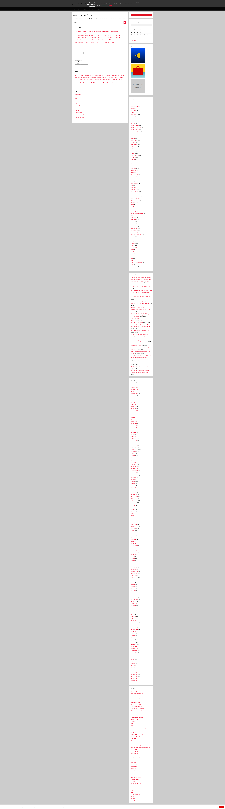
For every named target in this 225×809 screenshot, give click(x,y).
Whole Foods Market (111, 83)
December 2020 (134, 389)
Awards (132, 112)
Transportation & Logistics (136, 262)
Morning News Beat (135, 736)
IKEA (103, 77)
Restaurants (133, 219)
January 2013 (134, 569)
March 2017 (133, 462)
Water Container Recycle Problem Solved (140, 330)
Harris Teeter (99, 77)
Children (133, 123)
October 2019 (134, 412)
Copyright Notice (80, 105)
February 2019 (134, 421)
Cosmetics (133, 134)
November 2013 (134, 547)
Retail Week (133, 760)
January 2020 (134, 408)
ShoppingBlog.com (135, 779)
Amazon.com (134, 691)
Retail (110, 80)
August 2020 (133, 395)
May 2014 (133, 535)
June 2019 (133, 417)
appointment (90, 75)
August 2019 (133, 415)
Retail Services (134, 228)
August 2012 (133, 580)
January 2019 (134, 423)
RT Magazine (134, 772)
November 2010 (134, 624)
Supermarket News (135, 787)
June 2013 (133, 558)
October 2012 (134, 575)
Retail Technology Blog (136, 757)
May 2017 (133, 457)
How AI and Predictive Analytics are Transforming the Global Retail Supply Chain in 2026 (141, 309)
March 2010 (133, 642)
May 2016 (133, 483)
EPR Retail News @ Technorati (137, 712)
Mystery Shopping (135, 198)
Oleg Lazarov (134, 740)
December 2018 (134, 425)
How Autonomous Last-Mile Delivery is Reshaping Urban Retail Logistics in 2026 (94, 42)
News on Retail (134, 738)
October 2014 (134, 524)
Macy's (112, 77)
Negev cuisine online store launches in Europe (141, 362)
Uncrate (132, 796)
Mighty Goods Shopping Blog (137, 734)
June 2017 (133, 455)
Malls (132, 185)
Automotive (133, 110)
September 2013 (134, 552)
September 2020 (134, 393)
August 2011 (133, 605)
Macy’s (132, 730)
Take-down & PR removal (82, 115)
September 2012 (134, 577)
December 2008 (134, 674)
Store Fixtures (134, 251)
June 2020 (133, 400)
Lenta (110, 77)
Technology (133, 256)
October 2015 (134, 498)
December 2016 (134, 468)
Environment (134, 146)
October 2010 (134, 627)
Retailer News (134, 764)
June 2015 (133, 507)
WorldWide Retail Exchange (137, 800)
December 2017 (134, 442)
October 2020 (134, 391)
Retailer (114, 79)
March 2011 (133, 616)
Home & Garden (134, 170)
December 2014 (134, 520)
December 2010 (134, 622)
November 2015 (134, 496)
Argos (95, 75)
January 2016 (134, 492)
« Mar (132, 40)
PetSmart (101, 79)
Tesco (93, 82)
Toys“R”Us (97, 82)
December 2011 (134, 597)
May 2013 (133, 560)
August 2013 (133, 554)
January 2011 (133, 620)
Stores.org (133, 781)
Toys (132, 258)
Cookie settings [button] (215, 806)
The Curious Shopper (135, 794)
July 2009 (133, 659)
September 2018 (134, 430)
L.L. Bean (133, 725)
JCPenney (133, 721)
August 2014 (133, 528)
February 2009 (134, 670)
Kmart (132, 723)
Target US (133, 790)
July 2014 (133, 530)
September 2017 (134, 449)
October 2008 (134, 678)
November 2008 (134, 676)
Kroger (107, 77)
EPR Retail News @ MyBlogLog (138, 710)
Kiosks (132, 179)
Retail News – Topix (135, 751)
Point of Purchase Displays (137, 213)
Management (134, 187)
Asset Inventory (134, 106)
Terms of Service (80, 117)
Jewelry (132, 176)
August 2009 (133, 657)
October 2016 (134, 472)
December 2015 (134, 494)
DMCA (77, 110)
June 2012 (133, 584)
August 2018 (133, 432)
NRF (81, 79)
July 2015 (133, 505)
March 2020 (133, 404)
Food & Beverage (135, 155)
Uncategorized (134, 266)
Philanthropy (134, 211)
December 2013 (134, 545)
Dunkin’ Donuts (81, 77)
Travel (132, 264)
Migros (119, 77)
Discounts (76, 77)
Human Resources (135, 174)
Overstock (133, 206)
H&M (95, 77)
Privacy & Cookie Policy (107, 5)
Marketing (133, 189)
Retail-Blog (133, 762)
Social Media (78, 94)
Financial (133, 153)
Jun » (135, 40)
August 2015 (133, 502)
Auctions (133, 108)
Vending (133, 268)
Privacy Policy (79, 112)
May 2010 (133, 637)
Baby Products (134, 114)
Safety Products (134, 239)
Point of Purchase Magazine (137, 745)
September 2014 (134, 526)
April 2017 (133, 460)
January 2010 (134, 646)
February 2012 (134, 592)
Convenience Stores (135, 131)
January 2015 (134, 517)
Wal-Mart (133, 798)
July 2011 (133, 607)
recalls (105, 79)
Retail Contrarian (134, 749)
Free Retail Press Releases (137, 717)
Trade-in (132, 260)
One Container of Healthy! (137, 322)
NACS (122, 77)
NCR (75, 79)
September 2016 (134, 475)
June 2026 (133, 382)
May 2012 (133, 586)
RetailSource (134, 768)
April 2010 (133, 639)
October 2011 (134, 601)
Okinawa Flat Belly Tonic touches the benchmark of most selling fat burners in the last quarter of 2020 (141, 315)
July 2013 (133, 556)
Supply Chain (134, 253)
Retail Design (134, 226)
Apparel (86, 75)
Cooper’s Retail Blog (135, 697)
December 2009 (134, 648)
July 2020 (133, 397)
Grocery (132, 166)
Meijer (115, 77)
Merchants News (134, 732)
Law (132, 181)
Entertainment (134, 144)
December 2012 (134, 571)
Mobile (132, 193)
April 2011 (133, 614)
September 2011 (134, 603)
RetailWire (133, 770)
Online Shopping (94, 79)
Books (132, 119)
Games (132, 161)
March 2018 (133, 436)
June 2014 (133, 532)
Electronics (133, 142)
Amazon (81, 75)
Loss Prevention (134, 183)
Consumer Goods (115, 75)
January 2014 (134, 543)
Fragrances (133, 157)
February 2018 (134, 438)
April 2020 (133, 402)
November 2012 (134, 573)
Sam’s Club (133, 775)
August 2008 (133, 682)
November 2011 (134, 599)
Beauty (97, 75)
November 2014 (134, 522)
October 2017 (134, 447)
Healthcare (133, 168)
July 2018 (133, 434)
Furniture (133, 159)
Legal (76, 103)
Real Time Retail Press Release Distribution (140, 747)
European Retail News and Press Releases (140, 715)
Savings (132, 241)
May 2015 (133, 509)
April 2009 (133, 665)
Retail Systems (134, 755)
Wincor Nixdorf (122, 82)
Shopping (77, 82)
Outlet (132, 204)
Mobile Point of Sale (135, 196)
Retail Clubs (133, 224)
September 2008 (134, 680)
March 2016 (133, 487)
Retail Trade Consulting (136, 234)
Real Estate (133, 217)
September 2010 (134, 629)
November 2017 (134, 445)
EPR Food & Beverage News (137, 706)
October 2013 (134, 550)
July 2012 (133, 582)
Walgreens (101, 82)
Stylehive (133, 785)
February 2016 (134, 490)
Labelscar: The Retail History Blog (138, 727)
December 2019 (134, 410)
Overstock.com (134, 743)
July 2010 (133, 633)
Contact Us (77, 101)
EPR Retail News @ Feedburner (138, 708)
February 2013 (134, 567)
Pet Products (134, 208)
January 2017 (134, 466)
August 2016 (133, 477)
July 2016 (133, 479)
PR (131, 215)
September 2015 (134, 500)
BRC (102, 75)
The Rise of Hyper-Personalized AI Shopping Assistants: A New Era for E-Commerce (95, 39)
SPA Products (134, 247)
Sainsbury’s (120, 79)
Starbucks (87, 82)
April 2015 (133, 511)
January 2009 (134, 672)
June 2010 (133, 635)
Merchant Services (135, 191)
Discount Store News (135, 702)
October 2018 (134, 427)
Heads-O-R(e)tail (134, 719)
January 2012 (134, 595)
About (76, 96)
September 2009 (134, 655)
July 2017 (133, 453)
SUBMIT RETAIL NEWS (141, 15)
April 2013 (133, 562)
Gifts (93, 77)
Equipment (133, 149)
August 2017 (133, 451)
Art (131, 104)
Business (133, 121)
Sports (132, 249)
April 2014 (133, 537)
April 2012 (133, 588)
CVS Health (121, 75)
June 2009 (133, 661)
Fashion (90, 77)
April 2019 (133, 419)
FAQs (76, 98)
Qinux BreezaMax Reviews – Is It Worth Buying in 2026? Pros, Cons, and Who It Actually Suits (97, 35)
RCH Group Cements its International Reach (141, 366)
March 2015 (133, 513)
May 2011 (133, 612)
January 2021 (134, 387)
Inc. (105, 77)
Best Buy (100, 75)
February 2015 (134, 515)
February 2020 (134, 406)
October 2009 (134, 652)
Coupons (133, 136)
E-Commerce (134, 140)
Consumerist (134, 695)
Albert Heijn (77, 75)
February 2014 (134, 541)
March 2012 (133, 590)
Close (137, 2)
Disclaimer (78, 108)
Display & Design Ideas (136, 704)
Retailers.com (134, 766)
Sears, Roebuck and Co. (136, 777)
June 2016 (133, 481)
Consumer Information (136, 127)
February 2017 (134, 464)
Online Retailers (86, 79)
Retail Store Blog (134, 753)
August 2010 (133, 631)
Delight (132, 700)
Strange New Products (136, 783)
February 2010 (134, 644)
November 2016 (134, 470)
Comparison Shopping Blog (137, 693)
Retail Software (134, 230)
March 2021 (133, 385)
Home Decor (134, 172)
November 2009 (134, 650)
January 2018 (134, 440)
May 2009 (133, 663)
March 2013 (133, 565)
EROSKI (86, 77)
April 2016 (133, 485)
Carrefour (106, 75)
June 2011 (133, 610)
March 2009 (133, 667)
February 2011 (134, 618)
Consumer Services (135, 129)
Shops (81, 82)
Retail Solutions (134, 232)
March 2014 (133, 539)
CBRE (110, 75)
